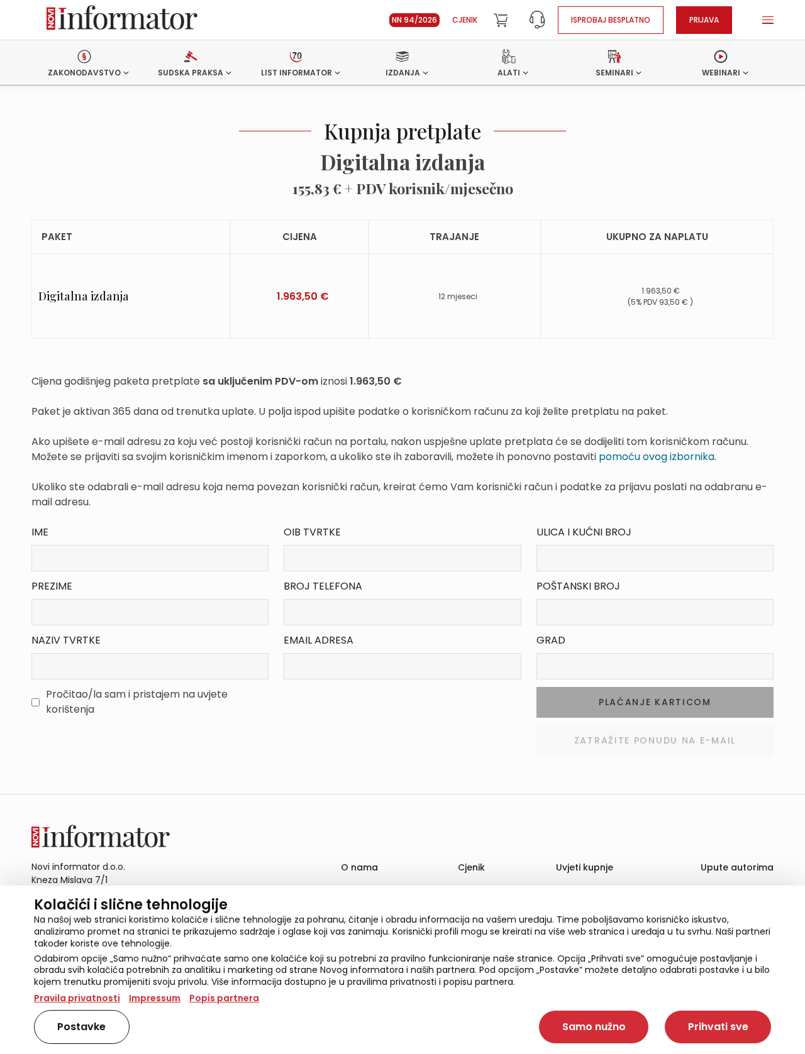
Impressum (154, 998)
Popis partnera (224, 998)
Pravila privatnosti (77, 998)
